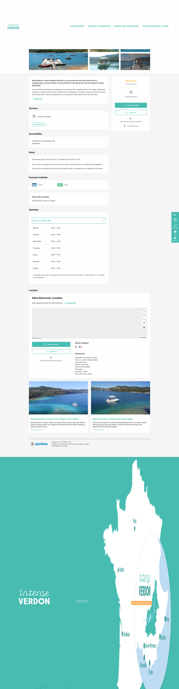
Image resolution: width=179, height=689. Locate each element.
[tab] (66, 221)
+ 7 (135, 61)
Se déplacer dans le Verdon (141, 603)
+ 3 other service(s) (131, 96)
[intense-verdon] (12, 26)
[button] (77, 26)
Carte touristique (83, 601)
